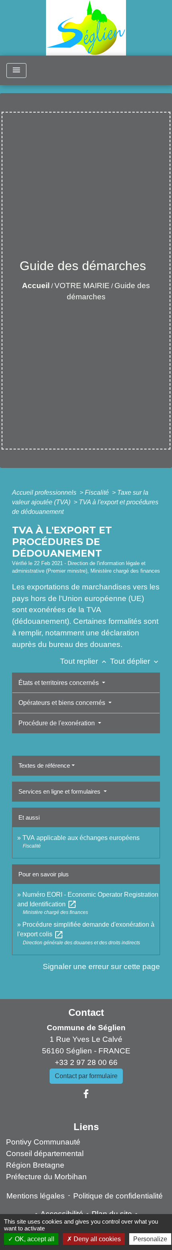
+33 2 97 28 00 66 (86, 1062)
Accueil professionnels (45, 492)
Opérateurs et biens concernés (62, 702)
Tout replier (84, 661)
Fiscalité (97, 492)
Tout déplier (135, 661)
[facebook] (86, 1094)
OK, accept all (33, 1239)
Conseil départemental (45, 1153)
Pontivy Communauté (43, 1142)
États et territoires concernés (59, 682)
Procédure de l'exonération (57, 723)
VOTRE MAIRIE (82, 285)
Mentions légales (35, 1196)
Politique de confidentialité (118, 1196)
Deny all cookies (96, 1239)
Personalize (150, 1239)
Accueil (36, 285)
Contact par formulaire (86, 1076)
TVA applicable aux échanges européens (81, 837)
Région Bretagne (35, 1165)
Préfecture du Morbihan (46, 1176)
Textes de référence (44, 765)
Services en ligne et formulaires (60, 791)
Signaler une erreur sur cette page (101, 966)
